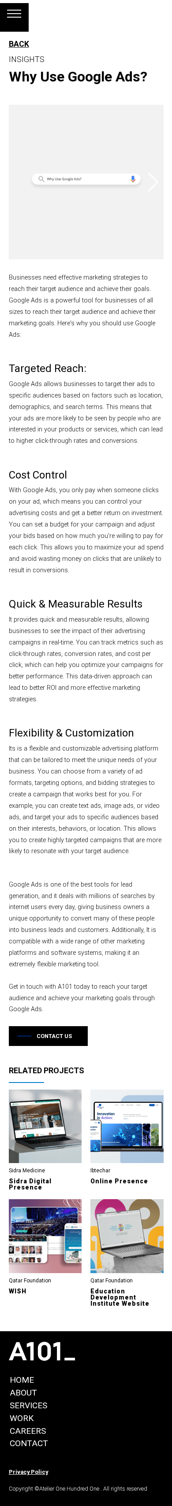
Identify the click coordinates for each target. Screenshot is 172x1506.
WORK (22, 1418)
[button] (153, 182)
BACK (19, 44)
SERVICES (28, 1405)
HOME (22, 1380)
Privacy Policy (28, 1472)
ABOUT (23, 1393)
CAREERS (28, 1431)
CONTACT (29, 1443)
